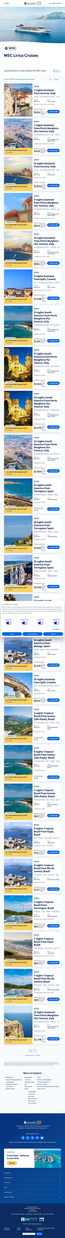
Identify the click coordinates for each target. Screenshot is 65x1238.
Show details (56, 629)
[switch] (24, 623)
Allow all (53, 634)
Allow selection (32, 634)
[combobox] (56, 79)
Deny (11, 634)
